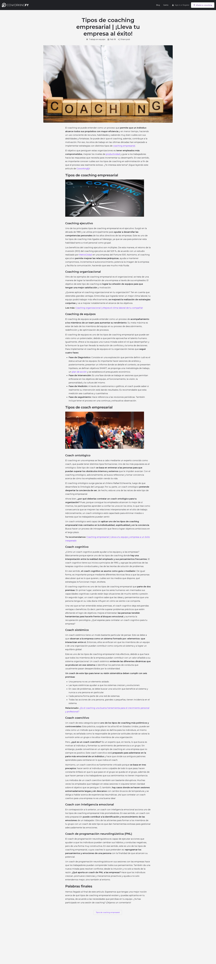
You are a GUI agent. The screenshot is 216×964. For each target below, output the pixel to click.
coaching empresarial (124, 146)
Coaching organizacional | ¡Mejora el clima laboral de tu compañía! (109, 308)
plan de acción (79, 372)
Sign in (177, 5)
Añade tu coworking (204, 5)
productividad (113, 154)
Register (186, 5)
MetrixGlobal (85, 255)
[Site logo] (16, 5)
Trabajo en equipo (97, 39)
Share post (125, 39)
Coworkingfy (83, 168)
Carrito (165, 5)
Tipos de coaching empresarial (108, 912)
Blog (158, 5)
